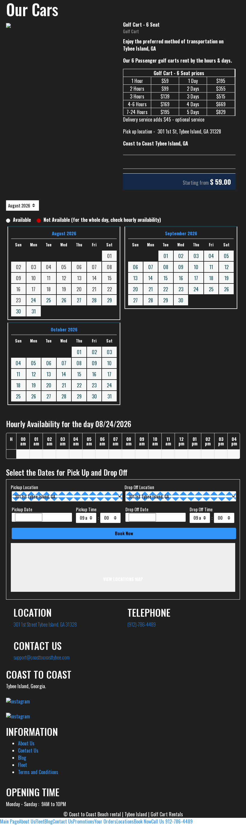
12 (226, 267)
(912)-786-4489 (142, 624)
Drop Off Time (201, 509)
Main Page (9, 821)
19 (226, 278)
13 (135, 278)
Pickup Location (24, 487)
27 (79, 300)
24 (33, 300)
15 (166, 278)
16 (181, 278)
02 (180, 256)
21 (150, 289)
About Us (26, 743)
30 (18, 311)
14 (150, 278)
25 (48, 300)
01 (166, 256)
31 (34, 311)
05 (226, 256)
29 (109, 300)
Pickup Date (22, 509)
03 (196, 256)
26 (64, 300)
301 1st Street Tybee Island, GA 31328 (45, 624)
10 (196, 267)
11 (211, 267)
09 (180, 267)
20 (135, 289)
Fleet (22, 764)
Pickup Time (86, 509)
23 (180, 289)
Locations (125, 821)
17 (196, 278)
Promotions (83, 821)
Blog (22, 757)
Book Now (142, 821)
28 (94, 300)
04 (211, 256)
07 (150, 267)
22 (165, 289)
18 (211, 278)
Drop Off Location (139, 487)
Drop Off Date (136, 509)
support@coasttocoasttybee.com (42, 657)
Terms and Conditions (38, 772)
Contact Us (28, 750)
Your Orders (105, 821)
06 (135, 267)
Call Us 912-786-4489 (172, 821)
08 (165, 267)
